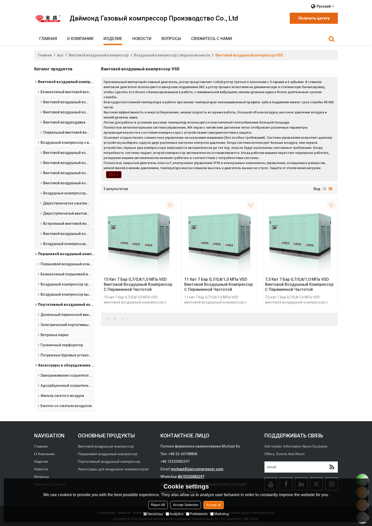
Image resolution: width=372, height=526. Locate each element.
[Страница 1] (107, 319)
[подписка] (332, 467)
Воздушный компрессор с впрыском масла (172, 55)
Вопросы (171, 38)
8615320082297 (191, 477)
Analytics (176, 514)
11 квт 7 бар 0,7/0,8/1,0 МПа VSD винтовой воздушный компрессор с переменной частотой (218, 284)
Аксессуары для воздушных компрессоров (113, 469)
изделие (113, 38)
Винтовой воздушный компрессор (99, 55)
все (60, 55)
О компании (80, 38)
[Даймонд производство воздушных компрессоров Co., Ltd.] (48, 18)
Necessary (155, 514)
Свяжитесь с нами (211, 38)
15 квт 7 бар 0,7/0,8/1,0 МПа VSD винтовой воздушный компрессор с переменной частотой (138, 284)
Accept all (213, 505)
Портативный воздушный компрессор (109, 461)
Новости (141, 38)
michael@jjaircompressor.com (197, 469)
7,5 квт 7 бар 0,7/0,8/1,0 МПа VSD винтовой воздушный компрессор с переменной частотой (299, 284)
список (324, 188)
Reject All (158, 505)
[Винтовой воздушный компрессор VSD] (113, 174)
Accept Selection (185, 505)
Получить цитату (313, 18)
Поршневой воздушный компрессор (107, 454)
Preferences (199, 514)
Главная (48, 38)
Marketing (221, 514)
